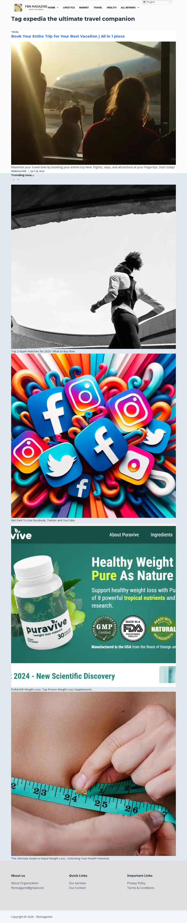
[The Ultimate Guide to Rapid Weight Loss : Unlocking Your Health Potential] (93, 774)
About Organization (24, 883)
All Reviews (128, 7)
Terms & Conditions (140, 888)
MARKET (84, 7)
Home (51, 7)
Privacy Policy (136, 883)
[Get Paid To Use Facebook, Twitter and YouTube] (93, 436)
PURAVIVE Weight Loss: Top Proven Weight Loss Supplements (51, 689)
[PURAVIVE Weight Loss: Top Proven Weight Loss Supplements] (93, 605)
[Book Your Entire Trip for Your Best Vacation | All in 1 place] (93, 103)
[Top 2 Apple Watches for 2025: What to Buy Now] (93, 267)
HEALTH (111, 7)
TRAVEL (98, 7)
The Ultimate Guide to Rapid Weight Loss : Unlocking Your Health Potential (60, 858)
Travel (15, 32)
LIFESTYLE (69, 7)
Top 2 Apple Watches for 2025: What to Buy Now (43, 351)
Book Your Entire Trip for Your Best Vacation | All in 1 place (68, 36)
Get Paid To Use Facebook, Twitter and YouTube (43, 520)
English (150, 2)
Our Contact (77, 888)
